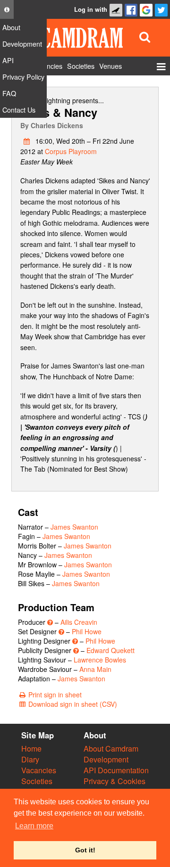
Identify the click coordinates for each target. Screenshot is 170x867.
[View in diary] (27, 141)
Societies (36, 781)
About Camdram (111, 748)
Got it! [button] (85, 850)
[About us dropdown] (7, 9)
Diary (30, 759)
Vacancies (38, 770)
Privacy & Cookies (114, 781)
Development (106, 759)
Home (31, 748)
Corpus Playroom (71, 151)
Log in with (90, 9)
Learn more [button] (34, 826)
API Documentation (116, 770)
